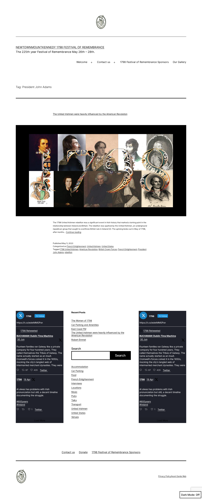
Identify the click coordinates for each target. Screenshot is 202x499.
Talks (74, 400)
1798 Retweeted (29, 330)
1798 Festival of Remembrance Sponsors (144, 62)
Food (73, 375)
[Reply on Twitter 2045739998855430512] (18, 409)
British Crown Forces (108, 249)
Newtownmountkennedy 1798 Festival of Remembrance (60, 47)
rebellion (68, 252)
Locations (76, 387)
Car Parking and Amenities (85, 324)
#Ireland (21, 404)
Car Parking (77, 371)
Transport (76, 404)
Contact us (103, 62)
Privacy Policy (164, 476)
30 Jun (20, 339)
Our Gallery (179, 62)
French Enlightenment (76, 246)
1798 (19, 379)
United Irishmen (94, 246)
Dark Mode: (188, 494)
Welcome (81, 62)
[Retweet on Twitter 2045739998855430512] (24, 409)
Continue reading (73, 232)
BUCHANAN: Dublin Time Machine (35, 336)
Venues (75, 417)
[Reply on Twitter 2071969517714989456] (18, 370)
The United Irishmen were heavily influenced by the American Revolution (90, 114)
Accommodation (79, 366)
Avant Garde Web (178, 476)
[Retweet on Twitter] (18, 330)
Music (74, 391)
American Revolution (88, 249)
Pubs (74, 396)
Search (76, 348)
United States (108, 246)
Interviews (76, 383)
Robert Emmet (78, 339)
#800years (22, 401)
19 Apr (27, 379)
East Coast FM (78, 329)
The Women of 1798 (81, 320)
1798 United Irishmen (69, 249)
